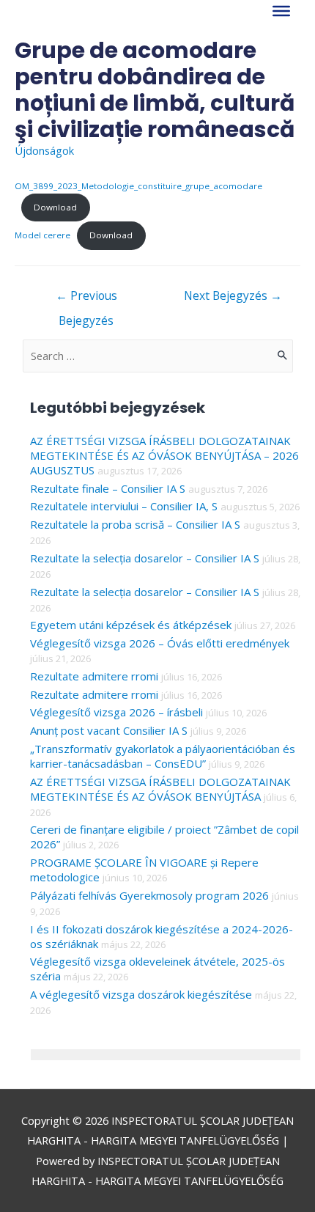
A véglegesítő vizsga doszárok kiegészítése (141, 994)
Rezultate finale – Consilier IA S (107, 488)
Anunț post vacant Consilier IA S (109, 730)
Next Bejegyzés (233, 295)
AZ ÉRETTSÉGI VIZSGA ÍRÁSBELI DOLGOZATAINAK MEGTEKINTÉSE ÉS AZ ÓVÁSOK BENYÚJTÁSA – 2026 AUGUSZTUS (164, 455)
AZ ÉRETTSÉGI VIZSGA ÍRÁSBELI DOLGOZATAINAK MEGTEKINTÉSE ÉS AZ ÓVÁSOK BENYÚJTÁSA (160, 789)
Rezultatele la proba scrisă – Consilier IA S (135, 524)
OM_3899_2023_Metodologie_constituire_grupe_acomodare (138, 185)
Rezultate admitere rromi (94, 676)
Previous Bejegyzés (86, 298)
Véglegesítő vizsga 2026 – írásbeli (116, 712)
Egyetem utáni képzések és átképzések (130, 624)
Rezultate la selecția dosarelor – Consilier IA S (144, 558)
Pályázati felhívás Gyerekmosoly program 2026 (149, 895)
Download (55, 207)
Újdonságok (44, 150)
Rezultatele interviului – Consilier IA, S (124, 506)
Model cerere (42, 234)
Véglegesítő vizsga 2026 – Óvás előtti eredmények (159, 643)
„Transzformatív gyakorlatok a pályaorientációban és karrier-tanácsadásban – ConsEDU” (162, 756)
